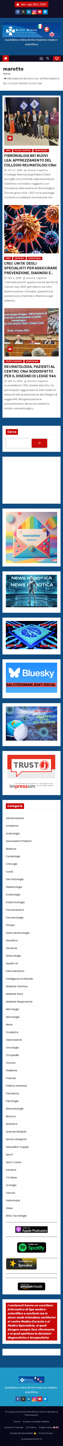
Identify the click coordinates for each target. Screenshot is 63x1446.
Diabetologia (14, 887)
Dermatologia (14, 879)
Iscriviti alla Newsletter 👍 (23, 1433)
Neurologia (12, 1017)
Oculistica (12, 1032)
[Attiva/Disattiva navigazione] (41, 58)
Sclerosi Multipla (16, 1132)
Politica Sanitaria (23, 150)
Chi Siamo (31, 1427)
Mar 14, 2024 (15, 381)
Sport (9, 1154)
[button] (48, 58)
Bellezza (11, 849)
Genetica (12, 940)
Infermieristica (15, 971)
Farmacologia (14, 917)
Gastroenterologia (17, 933)
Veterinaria (13, 1200)
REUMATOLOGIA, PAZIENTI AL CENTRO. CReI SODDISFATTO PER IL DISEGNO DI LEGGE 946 (30, 371)
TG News (11, 1177)
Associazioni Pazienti (19, 841)
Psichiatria (12, 1093)
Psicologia (12, 1101)
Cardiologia (13, 856)
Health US (12, 963)
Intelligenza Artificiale (19, 979)
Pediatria (11, 1070)
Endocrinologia (15, 902)
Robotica (11, 1124)
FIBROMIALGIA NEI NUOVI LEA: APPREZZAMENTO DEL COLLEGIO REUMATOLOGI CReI (30, 160)
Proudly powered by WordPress (22, 1411)
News (8, 150)
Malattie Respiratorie (19, 1002)
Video (9, 1208)
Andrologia (13, 833)
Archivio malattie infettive (36, 1421)
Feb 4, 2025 (15, 278)
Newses (51, 1411)
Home (6, 73)
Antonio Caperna (37, 170)
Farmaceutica (15, 910)
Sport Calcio (13, 1162)
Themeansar (31, 1415)
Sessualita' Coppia (17, 1147)
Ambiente (12, 826)
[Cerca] (39, 443)
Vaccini (10, 1193)
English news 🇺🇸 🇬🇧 (48, 1427)
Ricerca (11, 1116)
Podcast (11, 1078)
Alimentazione (15, 818)
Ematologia (13, 894)
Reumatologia (41, 150)
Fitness (10, 925)
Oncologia (19, 258)
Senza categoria (16, 1139)
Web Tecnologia (16, 1216)
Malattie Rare (14, 994)
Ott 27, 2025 (15, 170)
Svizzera (11, 1170)
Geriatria (11, 948)
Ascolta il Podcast (14, 1427)
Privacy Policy (46, 1433)
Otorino (11, 1063)
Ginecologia (13, 956)
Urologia (11, 1185)
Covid (9, 872)
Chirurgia (11, 864)
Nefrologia (12, 1009)
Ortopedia (12, 1055)
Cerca (11, 432)
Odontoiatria (14, 1040)
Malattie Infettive (17, 986)
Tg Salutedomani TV (31, 1439)
